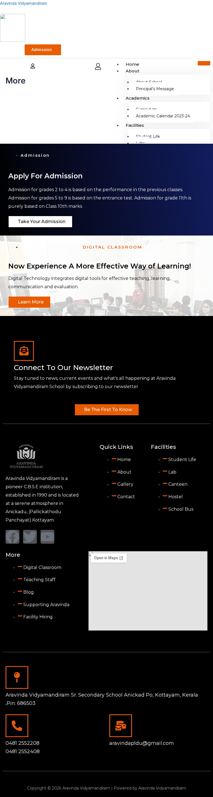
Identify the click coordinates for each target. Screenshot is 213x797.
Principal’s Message (155, 88)
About (132, 71)
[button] (98, 67)
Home (132, 64)
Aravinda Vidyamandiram (23, 3)
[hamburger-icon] (204, 63)
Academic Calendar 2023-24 (163, 115)
